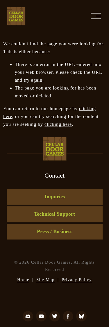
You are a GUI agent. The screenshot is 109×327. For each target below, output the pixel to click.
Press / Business (54, 231)
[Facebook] (68, 316)
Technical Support (54, 214)
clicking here (58, 124)
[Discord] (28, 316)
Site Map (45, 279)
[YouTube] (41, 316)
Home (23, 279)
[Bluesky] (81, 316)
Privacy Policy (77, 279)
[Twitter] (54, 316)
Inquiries (54, 196)
